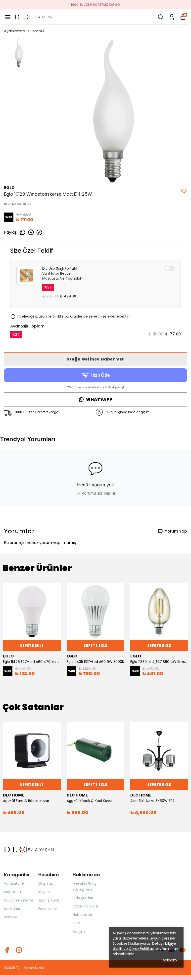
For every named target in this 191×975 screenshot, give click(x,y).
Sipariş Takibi (49, 900)
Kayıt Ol (44, 891)
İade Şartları (83, 897)
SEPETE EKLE (32, 645)
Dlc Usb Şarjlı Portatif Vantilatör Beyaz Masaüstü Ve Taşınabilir (62, 273)
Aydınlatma (14, 31)
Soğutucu (12, 891)
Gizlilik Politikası (85, 906)
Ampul (38, 31)
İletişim (79, 931)
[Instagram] (19, 950)
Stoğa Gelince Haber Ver (95, 359)
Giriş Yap (45, 883)
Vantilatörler (14, 883)
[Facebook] (7, 950)
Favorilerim (47, 908)
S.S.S (76, 923)
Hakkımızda (82, 914)
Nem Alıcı (12, 908)
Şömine (10, 917)
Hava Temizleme (18, 900)
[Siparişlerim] (172, 17)
